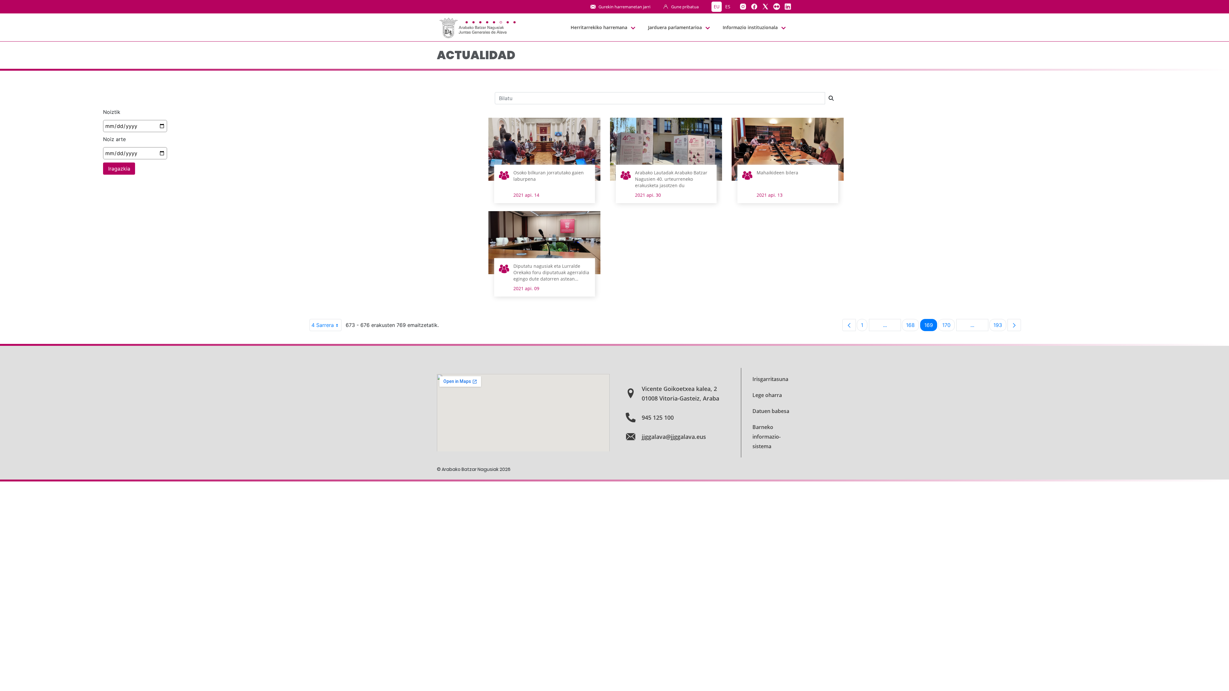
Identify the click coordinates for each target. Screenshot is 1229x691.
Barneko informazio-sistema (766, 437)
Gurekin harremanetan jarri (624, 7)
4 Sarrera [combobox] (322, 325)
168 (912, 326)
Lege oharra (767, 395)
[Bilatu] (831, 98)
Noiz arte (114, 139)
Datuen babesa (770, 411)
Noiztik (111, 112)
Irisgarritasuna (770, 379)
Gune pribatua (685, 7)
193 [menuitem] (999, 326)
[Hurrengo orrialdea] (1014, 325)
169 (930, 326)
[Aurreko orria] (849, 325)
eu (716, 7)
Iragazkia (119, 168)
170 (948, 326)
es (727, 7)
